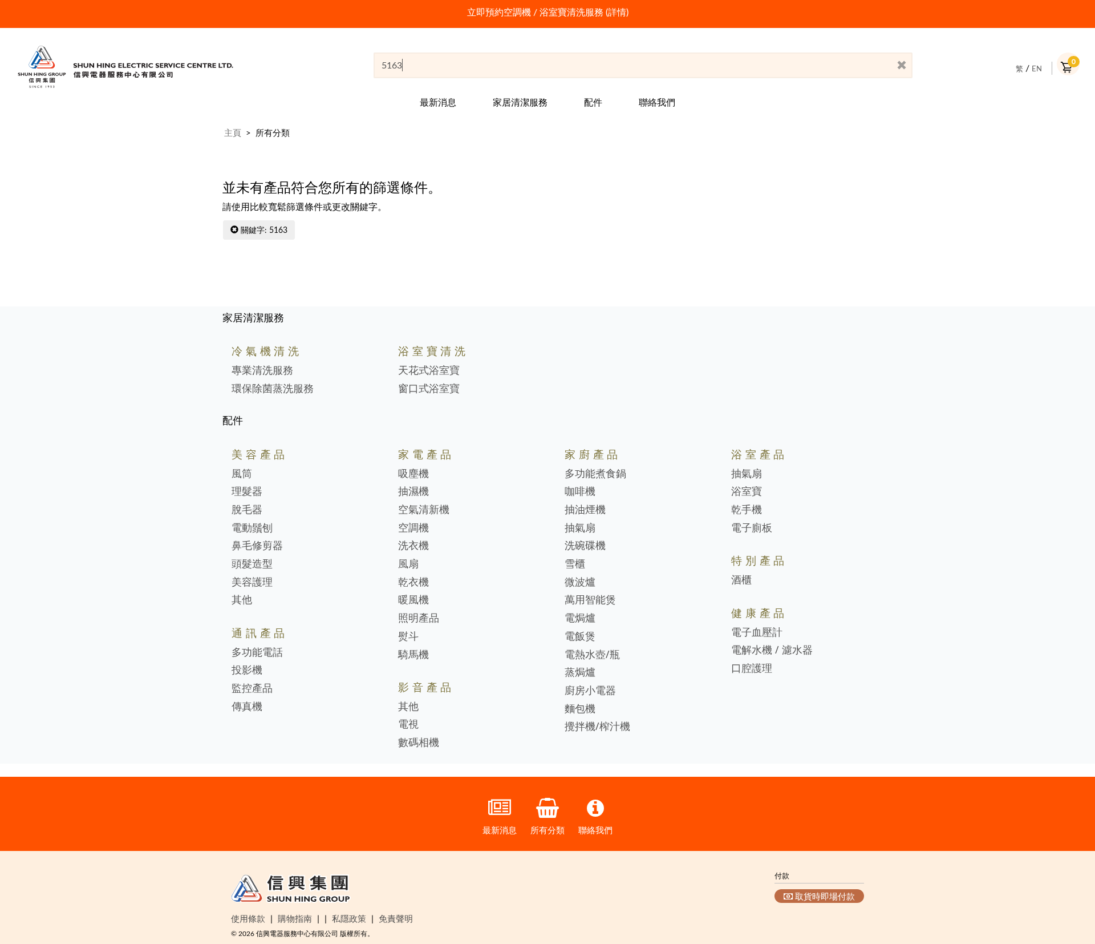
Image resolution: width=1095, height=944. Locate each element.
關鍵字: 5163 (262, 229)
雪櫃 (575, 564)
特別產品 (759, 560)
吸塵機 (413, 473)
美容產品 (260, 454)
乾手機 (746, 509)
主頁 (232, 132)
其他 (242, 600)
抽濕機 (413, 491)
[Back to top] (1068, 877)
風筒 (242, 473)
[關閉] (901, 65)
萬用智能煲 (590, 600)
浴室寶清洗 (433, 350)
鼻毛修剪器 (257, 545)
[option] (547, 12)
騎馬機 (413, 654)
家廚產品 (593, 454)
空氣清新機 (423, 509)
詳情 (617, 12)
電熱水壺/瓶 (592, 654)
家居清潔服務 (520, 102)
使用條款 (248, 918)
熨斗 (408, 636)
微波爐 (580, 582)
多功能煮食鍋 (595, 473)
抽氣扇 (580, 528)
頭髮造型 (252, 564)
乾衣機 (413, 582)
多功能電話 (257, 652)
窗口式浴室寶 (429, 388)
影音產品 (426, 687)
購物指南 (295, 918)
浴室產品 (759, 454)
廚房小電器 (590, 690)
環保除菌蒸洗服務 (273, 388)
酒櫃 (741, 580)
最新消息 (438, 102)
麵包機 (580, 709)
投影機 (247, 670)
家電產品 (426, 454)
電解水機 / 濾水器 (772, 650)
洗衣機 (413, 545)
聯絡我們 (657, 102)
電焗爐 (580, 618)
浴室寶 (746, 491)
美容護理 (252, 582)
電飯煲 (580, 636)
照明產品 (418, 618)
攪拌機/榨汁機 (597, 726)
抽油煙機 (585, 509)
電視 (408, 724)
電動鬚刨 (252, 528)
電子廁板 (751, 528)
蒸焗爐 (580, 672)
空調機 (413, 528)
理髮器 (247, 491)
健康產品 (759, 612)
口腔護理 (751, 668)
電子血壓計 (756, 632)
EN (1037, 68)
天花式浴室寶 (429, 370)
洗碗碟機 (585, 545)
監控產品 (252, 688)
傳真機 (247, 706)
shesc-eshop (125, 66)
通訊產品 (260, 632)
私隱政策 (349, 918)
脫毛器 (247, 509)
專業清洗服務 (262, 370)
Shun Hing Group (291, 891)
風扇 (408, 564)
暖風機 (413, 600)
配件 (593, 102)
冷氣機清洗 (267, 350)
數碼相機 (418, 742)
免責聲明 (396, 918)
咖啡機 (580, 491)
